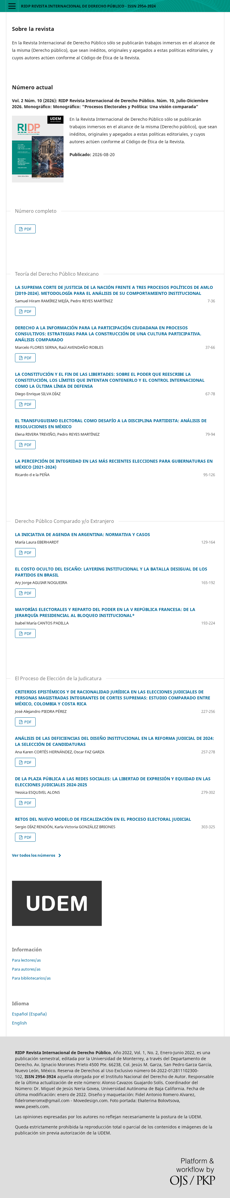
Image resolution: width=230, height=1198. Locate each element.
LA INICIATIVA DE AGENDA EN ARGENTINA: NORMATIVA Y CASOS (82, 534)
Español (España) (29, 1014)
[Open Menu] (12, 6)
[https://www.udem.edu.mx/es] (57, 924)
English (19, 1023)
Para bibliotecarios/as (31, 978)
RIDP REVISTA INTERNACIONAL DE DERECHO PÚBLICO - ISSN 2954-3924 (88, 6)
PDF (27, 229)
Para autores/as (26, 969)
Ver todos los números (33, 855)
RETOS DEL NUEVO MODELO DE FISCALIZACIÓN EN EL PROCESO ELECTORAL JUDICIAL (103, 819)
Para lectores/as (26, 960)
